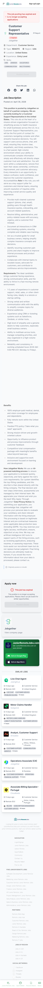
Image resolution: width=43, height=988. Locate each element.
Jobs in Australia (20, 955)
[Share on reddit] (15, 90)
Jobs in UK (19, 958)
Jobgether (13, 40)
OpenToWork (19, 852)
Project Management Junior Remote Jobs (20, 895)
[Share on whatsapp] (34, 90)
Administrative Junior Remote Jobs (18, 905)
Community (18, 855)
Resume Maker (20, 862)
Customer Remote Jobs (20, 920)
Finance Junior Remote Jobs (16, 889)
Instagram (19, 971)
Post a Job (18, 865)
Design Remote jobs (19, 933)
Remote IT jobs (17, 940)
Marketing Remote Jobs (20, 937)
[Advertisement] (21, 377)
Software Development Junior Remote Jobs (19, 875)
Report (37, 33)
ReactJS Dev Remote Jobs (21, 930)
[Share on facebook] (8, 90)
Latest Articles (19, 849)
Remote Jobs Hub (18, 917)
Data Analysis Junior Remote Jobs (18, 899)
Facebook (19, 967)
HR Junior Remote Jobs (14, 892)
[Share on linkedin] (28, 90)
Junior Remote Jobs (21, 845)
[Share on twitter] (21, 90)
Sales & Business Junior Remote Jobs (19, 902)
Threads (18, 974)
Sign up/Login (34, 4)
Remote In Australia (18, 927)
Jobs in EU (19, 952)
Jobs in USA (19, 949)
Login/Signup (19, 842)
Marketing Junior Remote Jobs (17, 879)
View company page (13, 632)
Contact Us (18, 858)
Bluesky (18, 977)
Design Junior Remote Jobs (15, 886)
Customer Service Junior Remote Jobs (19, 882)
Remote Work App (18, 914)
